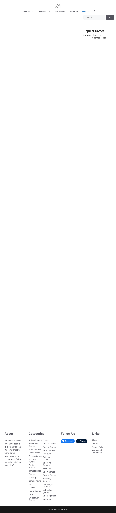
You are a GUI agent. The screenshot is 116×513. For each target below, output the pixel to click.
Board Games (35, 449)
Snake (5, 423)
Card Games (34, 453)
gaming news (35, 481)
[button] (94, 11)
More (84, 11)
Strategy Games (47, 479)
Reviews (47, 454)
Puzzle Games (49, 443)
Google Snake (8, 383)
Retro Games (60, 11)
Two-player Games (48, 485)
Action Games (35, 440)
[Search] (110, 17)
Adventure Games (33, 444)
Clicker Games (35, 456)
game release (35, 471)
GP (30, 484)
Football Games (27, 11)
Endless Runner (44, 11)
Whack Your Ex (9, 302)
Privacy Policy (98, 447)
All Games (74, 11)
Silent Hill (47, 468)
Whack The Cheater (11, 139)
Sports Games (49, 475)
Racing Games (49, 447)
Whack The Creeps (10, 99)
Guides (32, 488)
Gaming (32, 477)
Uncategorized (49, 496)
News (45, 440)
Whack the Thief (9, 261)
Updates (47, 499)
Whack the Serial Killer (12, 220)
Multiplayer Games (34, 499)
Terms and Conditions (97, 451)
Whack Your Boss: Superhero (15, 58)
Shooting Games (47, 464)
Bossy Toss (7, 342)
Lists (31, 494)
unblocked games (47, 491)
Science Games (46, 458)
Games (32, 474)
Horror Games (35, 491)
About (94, 440)
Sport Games (49, 472)
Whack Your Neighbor (12, 180)
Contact (95, 443)
